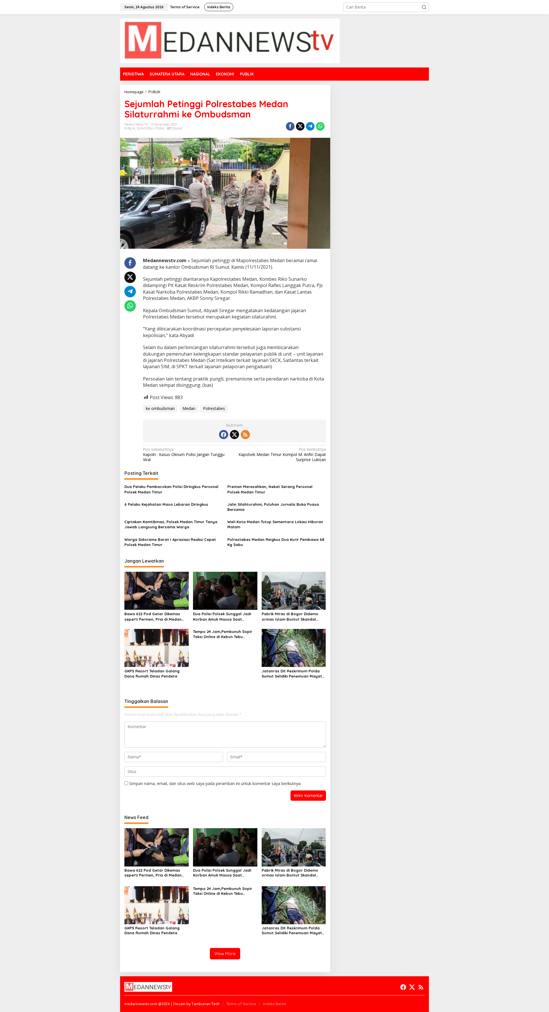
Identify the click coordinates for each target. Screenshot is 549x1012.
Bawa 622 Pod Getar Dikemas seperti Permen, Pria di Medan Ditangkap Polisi (153, 616)
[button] (424, 7)
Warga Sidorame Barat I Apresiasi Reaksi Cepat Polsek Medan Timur (170, 542)
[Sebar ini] (290, 126)
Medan (188, 408)
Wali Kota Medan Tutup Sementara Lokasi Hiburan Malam (275, 524)
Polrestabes (214, 408)
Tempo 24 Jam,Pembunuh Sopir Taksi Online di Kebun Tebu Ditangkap (222, 634)
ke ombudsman (160, 408)
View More (225, 953)
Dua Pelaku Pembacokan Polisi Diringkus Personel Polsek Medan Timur (171, 489)
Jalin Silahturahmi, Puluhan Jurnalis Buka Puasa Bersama (273, 507)
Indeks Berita (274, 1003)
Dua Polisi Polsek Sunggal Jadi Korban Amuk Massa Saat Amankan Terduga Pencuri (222, 616)
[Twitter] (234, 434)
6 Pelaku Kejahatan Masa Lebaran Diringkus (166, 504)
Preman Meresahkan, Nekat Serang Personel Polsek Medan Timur (270, 489)
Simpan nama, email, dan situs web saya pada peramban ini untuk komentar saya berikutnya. (215, 783)
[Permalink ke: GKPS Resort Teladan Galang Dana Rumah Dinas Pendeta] (156, 647)
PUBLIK (129, 128)
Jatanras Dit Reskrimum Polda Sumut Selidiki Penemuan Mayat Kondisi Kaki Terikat (292, 674)
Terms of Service (241, 1003)
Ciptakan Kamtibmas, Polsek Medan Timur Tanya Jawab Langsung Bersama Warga (170, 524)
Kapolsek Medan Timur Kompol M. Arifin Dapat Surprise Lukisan (282, 454)
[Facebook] (223, 434)
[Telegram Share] (310, 126)
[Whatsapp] (320, 126)
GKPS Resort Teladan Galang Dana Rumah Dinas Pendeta (152, 673)
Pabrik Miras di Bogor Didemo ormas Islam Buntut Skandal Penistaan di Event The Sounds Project (291, 616)
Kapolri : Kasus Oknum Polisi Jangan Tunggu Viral (183, 454)
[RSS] (245, 434)
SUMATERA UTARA (150, 128)
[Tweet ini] (300, 126)
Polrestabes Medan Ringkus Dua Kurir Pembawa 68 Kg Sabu (275, 542)
